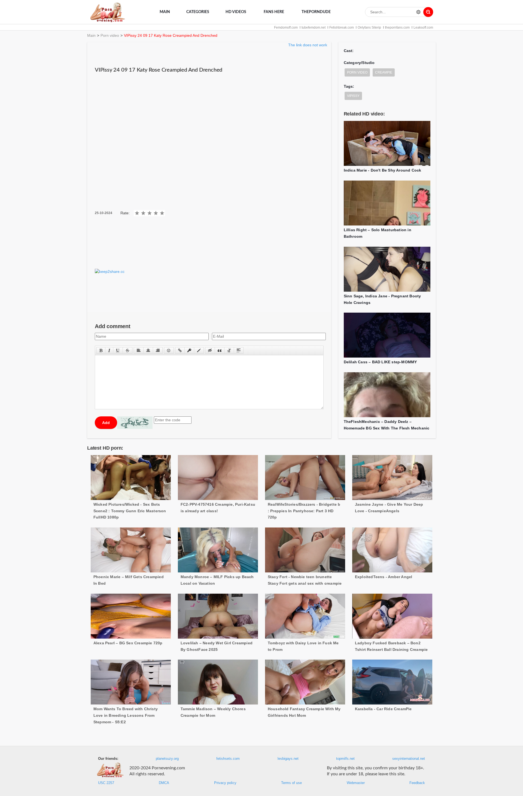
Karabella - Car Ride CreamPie (383, 709)
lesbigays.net (288, 759)
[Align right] (158, 350)
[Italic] (109, 350)
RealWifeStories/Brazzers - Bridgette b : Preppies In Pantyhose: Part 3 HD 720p (304, 511)
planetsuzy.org (167, 759)
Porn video (110, 35)
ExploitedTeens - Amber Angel (383, 577)
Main (165, 12)
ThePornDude (316, 12)
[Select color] (199, 350)
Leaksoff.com (423, 27)
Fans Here (274, 12)
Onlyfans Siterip (369, 27)
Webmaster (356, 783)
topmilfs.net (345, 759)
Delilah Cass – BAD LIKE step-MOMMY (380, 362)
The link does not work (307, 45)
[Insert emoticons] (169, 350)
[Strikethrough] (127, 350)
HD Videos (236, 12)
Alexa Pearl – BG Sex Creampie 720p (128, 643)
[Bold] (100, 350)
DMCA (164, 783)
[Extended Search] (418, 12)
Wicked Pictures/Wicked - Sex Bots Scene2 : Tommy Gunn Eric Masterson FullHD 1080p (129, 511)
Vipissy (353, 96)
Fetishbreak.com (341, 27)
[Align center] (148, 350)
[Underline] (118, 350)
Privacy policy (225, 783)
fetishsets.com (228, 759)
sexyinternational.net (408, 759)
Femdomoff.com (286, 27)
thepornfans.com (397, 27)
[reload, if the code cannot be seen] (135, 422)
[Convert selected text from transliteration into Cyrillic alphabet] (229, 350)
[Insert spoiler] (239, 350)
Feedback (417, 783)
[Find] (428, 12)
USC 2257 (106, 783)
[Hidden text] (210, 350)
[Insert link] (180, 350)
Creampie (383, 72)
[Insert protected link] (189, 350)
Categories (197, 12)
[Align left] (139, 350)
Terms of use (291, 783)
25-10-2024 (103, 213)
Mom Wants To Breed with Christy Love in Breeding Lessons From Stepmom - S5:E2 (125, 715)
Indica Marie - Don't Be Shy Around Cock (382, 170)
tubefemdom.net (314, 27)
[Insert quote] (219, 350)
